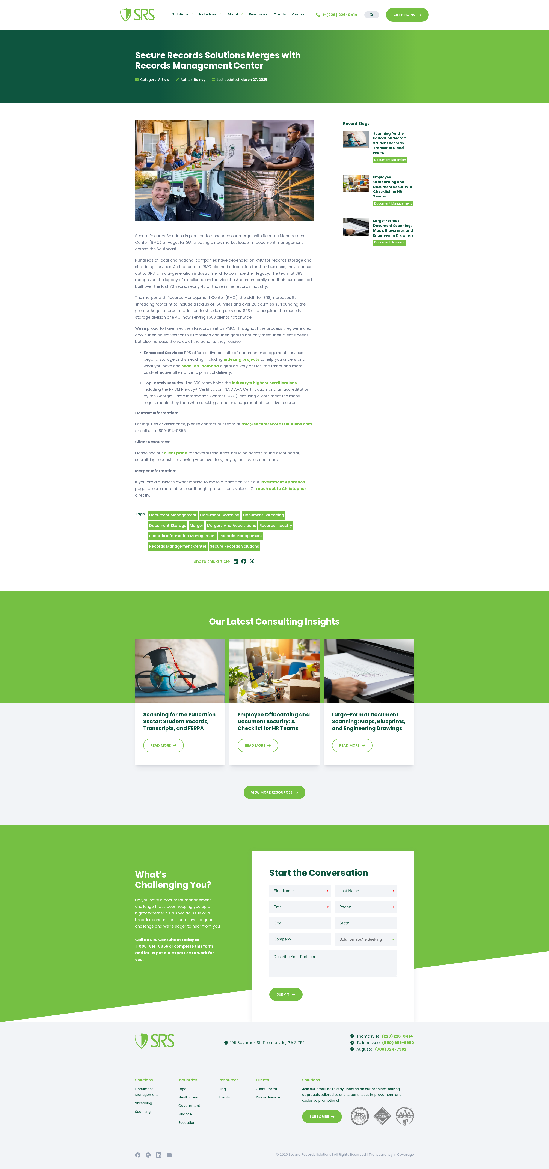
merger (196, 525)
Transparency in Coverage (391, 1154)
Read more (161, 745)
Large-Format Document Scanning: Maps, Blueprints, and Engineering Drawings (393, 228)
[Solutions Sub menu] (192, 14)
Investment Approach (283, 482)
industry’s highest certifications (264, 383)
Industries (208, 14)
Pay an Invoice (268, 1097)
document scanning (219, 515)
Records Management (240, 535)
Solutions (180, 14)
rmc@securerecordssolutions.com (276, 424)
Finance (185, 1114)
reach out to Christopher (281, 488)
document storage (167, 525)
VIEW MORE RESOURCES (272, 792)
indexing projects (241, 359)
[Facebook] (244, 561)
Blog (222, 1088)
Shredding (143, 1103)
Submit (283, 994)
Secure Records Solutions (234, 546)
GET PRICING (404, 14)
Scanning (143, 1111)
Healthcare (188, 1097)
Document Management (173, 515)
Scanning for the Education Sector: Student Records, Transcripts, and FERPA (389, 143)
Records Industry (275, 525)
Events (224, 1097)
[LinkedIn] (235, 561)
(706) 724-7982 (390, 1049)
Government (189, 1105)
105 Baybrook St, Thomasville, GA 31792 (267, 1042)
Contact (299, 14)
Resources (258, 14)
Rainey (200, 79)
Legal (182, 1088)
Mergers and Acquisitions (231, 525)
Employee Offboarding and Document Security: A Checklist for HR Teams (392, 187)
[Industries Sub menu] (220, 14)
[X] (252, 561)
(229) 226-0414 (397, 1036)
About (233, 14)
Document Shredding (263, 515)
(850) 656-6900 (398, 1042)
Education (186, 1122)
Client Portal (266, 1088)
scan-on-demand (200, 366)
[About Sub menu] (241, 14)
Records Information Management (182, 535)
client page (175, 453)
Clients (280, 14)
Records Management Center (178, 546)
